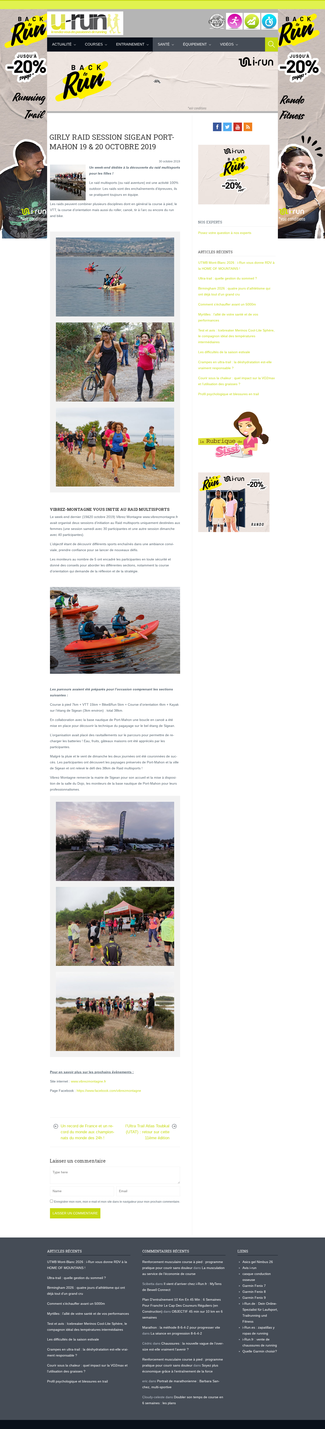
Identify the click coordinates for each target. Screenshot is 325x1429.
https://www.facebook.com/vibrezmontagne (109, 1090)
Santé (164, 44)
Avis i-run (249, 1268)
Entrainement (130, 44)
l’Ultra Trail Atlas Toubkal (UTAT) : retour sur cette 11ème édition (147, 1132)
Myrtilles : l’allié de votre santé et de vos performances (88, 1313)
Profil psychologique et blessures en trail (228, 394)
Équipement (195, 44)
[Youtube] (237, 127)
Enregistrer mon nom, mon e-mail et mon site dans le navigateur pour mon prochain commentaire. (117, 1201)
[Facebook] (217, 127)
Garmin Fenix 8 (254, 1292)
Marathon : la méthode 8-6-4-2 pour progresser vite (181, 1327)
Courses (94, 44)
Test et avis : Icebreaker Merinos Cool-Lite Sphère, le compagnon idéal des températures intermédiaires (236, 336)
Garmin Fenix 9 (254, 1298)
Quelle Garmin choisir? (259, 1351)
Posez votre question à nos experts (224, 233)
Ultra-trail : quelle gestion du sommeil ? (227, 278)
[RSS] (248, 127)
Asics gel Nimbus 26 (257, 1262)
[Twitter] (227, 127)
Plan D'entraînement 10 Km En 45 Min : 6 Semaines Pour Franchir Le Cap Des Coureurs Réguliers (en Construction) (181, 1305)
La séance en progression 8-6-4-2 (176, 1333)
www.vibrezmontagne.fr (88, 1081)
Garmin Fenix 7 (254, 1286)
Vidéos (227, 44)
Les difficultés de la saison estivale (224, 352)
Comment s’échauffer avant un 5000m (227, 304)
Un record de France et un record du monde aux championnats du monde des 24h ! (87, 1132)
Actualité (62, 44)
